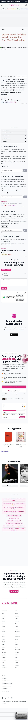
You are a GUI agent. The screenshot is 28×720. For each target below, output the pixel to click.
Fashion (3, 626)
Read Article (12, 486)
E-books (9, 254)
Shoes (18, 8)
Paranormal (17, 649)
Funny (16, 629)
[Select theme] (23, 5)
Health (3, 636)
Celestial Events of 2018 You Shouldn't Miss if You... (14, 499)
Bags (3, 613)
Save (19, 76)
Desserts (22, 8)
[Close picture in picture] (16, 713)
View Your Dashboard (15, 390)
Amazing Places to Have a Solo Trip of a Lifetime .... (14, 529)
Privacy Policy (4, 688)
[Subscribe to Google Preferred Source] (8, 297)
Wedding (17, 665)
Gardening (17, 631)
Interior (3, 639)
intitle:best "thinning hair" (14, 520)
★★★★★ (24, 29)
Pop (2, 205)
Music (16, 647)
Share (25, 76)
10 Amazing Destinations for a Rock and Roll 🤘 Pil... (14, 503)
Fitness (16, 626)
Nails (3, 649)
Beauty (3, 616)
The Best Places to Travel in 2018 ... (14, 523)
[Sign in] (26, 5)
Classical (13, 205)
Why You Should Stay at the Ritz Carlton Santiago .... (14, 508)
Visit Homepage (14, 591)
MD (14, 76)
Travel (16, 662)
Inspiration (14, 8)
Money (16, 644)
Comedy (6, 102)
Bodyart (16, 616)
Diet (2, 623)
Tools (16, 667)
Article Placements (6, 680)
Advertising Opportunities (7, 683)
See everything (5, 451)
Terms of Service (5, 691)
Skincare (8, 8)
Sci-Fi (15, 102)
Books (3, 618)
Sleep (16, 657)
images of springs (14, 518)
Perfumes (17, 652)
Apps (16, 610)
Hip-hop (9, 205)
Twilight (3, 665)
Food (3, 629)
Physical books (4, 254)
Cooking (3, 621)
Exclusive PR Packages (6, 686)
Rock (5, 205)
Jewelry (16, 639)
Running (3, 654)
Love (16, 641)
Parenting (4, 652)
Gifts (3, 634)
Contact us (4, 675)
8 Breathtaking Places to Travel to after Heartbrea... (14, 512)
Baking (16, 613)
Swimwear (17, 660)
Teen (3, 662)
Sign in (3, 395)
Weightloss (4, 8)
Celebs (16, 618)
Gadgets (3, 631)
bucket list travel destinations (14, 515)
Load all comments (6, 269)
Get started (22, 417)
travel (3, 29)
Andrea (4, 76)
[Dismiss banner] (25, 293)
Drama (11, 102)
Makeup (3, 644)
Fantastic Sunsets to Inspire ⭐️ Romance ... (14, 526)
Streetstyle (4, 660)
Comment (4, 288)
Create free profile (14, 387)
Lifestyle (3, 641)
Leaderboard (5, 417)
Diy (15, 623)
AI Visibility (4, 678)
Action (3, 102)
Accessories (4, 610)
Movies (3, 647)
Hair (16, 634)
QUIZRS (26, 103)
